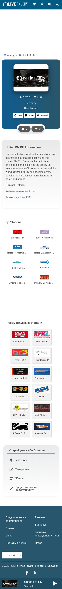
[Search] (57, 4)
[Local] (42, 4)
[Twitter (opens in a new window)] (35, 572)
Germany (9, 55)
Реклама (40, 517)
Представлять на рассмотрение (16, 519)
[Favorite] (34, 4)
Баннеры (40, 524)
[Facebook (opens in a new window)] (27, 572)
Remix (34, 108)
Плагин (10, 528)
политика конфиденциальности (47, 534)
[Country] (50, 4)
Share (19, 115)
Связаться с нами (16, 543)
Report (31, 115)
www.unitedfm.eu (25, 191)
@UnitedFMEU (25, 197)
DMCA (39, 543)
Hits (26, 108)
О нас (9, 535)
